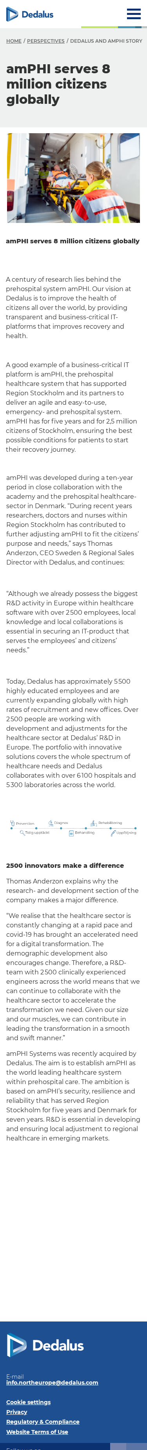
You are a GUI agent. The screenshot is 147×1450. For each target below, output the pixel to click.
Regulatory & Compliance (43, 1421)
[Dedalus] (29, 14)
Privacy (16, 1412)
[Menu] (134, 14)
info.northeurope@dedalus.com (52, 1382)
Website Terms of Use (37, 1432)
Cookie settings (28, 1402)
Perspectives (46, 41)
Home (14, 41)
